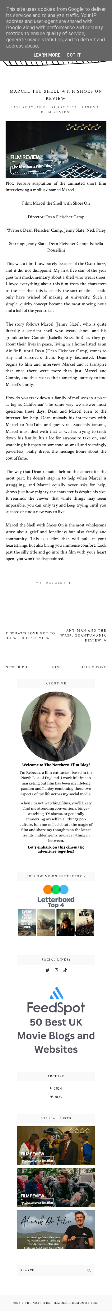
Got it (74, 55)
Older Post (93, 667)
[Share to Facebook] (73, 574)
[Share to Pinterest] (83, 574)
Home (56, 667)
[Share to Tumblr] (93, 574)
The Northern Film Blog (47, 1303)
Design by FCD (85, 1303)
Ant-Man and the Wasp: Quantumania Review (83, 635)
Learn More (47, 55)
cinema (91, 107)
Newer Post (19, 667)
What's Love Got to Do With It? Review (30, 635)
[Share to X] (62, 574)
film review (56, 112)
